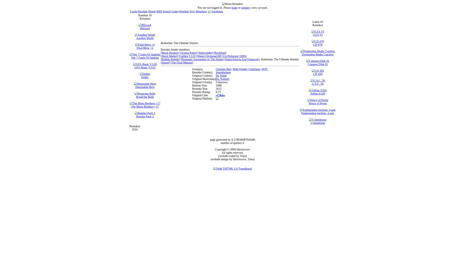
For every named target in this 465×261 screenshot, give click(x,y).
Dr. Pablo (221, 75)
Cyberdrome (318, 123)
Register (142, 11)
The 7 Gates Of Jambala (145, 57)
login (234, 7)
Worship (184, 11)
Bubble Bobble (170, 59)
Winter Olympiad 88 (208, 56)
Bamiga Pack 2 (145, 116)
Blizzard (145, 28)
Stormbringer (223, 72)
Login (133, 11)
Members (201, 11)
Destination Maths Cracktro (317, 54)
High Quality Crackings (246, 69)
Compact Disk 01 (318, 64)
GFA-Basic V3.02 (144, 67)
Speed (165, 62)
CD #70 (317, 44)
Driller (145, 77)
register (245, 7)
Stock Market (169, 56)
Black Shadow (170, 52)
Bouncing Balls (145, 96)
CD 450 (317, 74)
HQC (265, 69)
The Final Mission (181, 62)
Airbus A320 (317, 93)
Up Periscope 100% (234, 56)
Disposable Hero (145, 87)
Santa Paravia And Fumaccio (242, 59)
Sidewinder (205, 52)
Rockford (220, 52)
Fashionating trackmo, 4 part (317, 113)
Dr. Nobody (223, 78)
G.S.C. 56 (318, 83)
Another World (144, 38)
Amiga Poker (188, 52)
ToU (192, 11)
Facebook (217, 11)
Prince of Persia (318, 103)
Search (167, 11)
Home (151, 11)
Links (175, 11)
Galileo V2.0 (187, 56)
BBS (159, 11)
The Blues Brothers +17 (145, 106)
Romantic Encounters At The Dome (202, 59)
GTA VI (318, 34)
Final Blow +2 (145, 47)
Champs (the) (223, 69)
